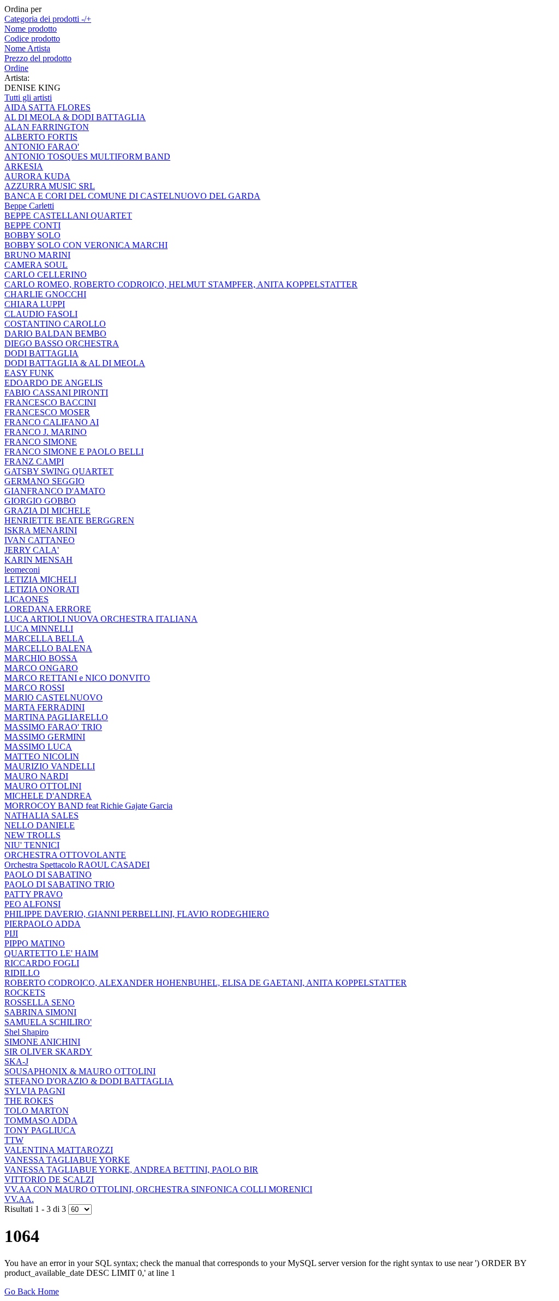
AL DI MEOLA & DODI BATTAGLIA (75, 117)
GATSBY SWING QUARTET (59, 471)
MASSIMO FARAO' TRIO (53, 727)
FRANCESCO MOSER (47, 412)
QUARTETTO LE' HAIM (51, 953)
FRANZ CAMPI (34, 461)
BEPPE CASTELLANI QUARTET (68, 215)
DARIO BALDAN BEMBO (55, 333)
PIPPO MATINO (34, 943)
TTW (13, 1140)
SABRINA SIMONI (40, 1012)
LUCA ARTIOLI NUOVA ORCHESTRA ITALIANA (101, 618)
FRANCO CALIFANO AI (51, 422)
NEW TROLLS (32, 835)
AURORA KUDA (37, 176)
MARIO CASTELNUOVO (53, 697)
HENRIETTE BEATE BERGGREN (69, 520)
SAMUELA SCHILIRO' (48, 1022)
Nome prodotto (30, 28)
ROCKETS (24, 992)
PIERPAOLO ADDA (42, 923)
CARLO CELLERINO (45, 274)
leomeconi (22, 569)
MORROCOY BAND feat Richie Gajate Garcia (88, 805)
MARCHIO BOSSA (41, 658)
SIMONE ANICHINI (42, 1041)
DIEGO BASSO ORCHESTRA (61, 343)
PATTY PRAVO (33, 894)
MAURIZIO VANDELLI (49, 766)
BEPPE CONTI (32, 225)
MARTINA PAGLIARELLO (56, 717)
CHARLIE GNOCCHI (45, 294)
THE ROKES (28, 1100)
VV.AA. (19, 1199)
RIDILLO (22, 973)
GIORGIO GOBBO (40, 500)
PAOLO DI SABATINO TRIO (59, 884)
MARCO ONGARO (41, 668)
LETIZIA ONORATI (41, 589)
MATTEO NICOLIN (41, 756)
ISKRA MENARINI (40, 530)
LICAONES (26, 599)
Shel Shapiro (26, 1032)
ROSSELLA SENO (39, 1002)
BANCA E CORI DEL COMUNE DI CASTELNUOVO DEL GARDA (132, 196)
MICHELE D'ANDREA (48, 795)
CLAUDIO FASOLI (41, 314)
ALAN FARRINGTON (46, 127)
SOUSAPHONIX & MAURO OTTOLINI (80, 1071)
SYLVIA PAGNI (34, 1091)
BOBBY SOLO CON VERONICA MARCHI (86, 245)
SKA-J (16, 1061)
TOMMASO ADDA (41, 1120)
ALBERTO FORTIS (41, 137)
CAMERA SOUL (36, 264)
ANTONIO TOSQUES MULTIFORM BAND (87, 156)
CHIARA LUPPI (34, 304)
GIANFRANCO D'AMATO (54, 491)
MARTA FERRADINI (44, 707)
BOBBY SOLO (32, 235)
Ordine (16, 68)
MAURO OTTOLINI (42, 786)
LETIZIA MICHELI (40, 579)
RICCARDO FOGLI (41, 963)
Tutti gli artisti (28, 97)
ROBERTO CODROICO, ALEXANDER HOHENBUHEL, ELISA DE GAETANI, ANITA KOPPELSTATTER (205, 982)
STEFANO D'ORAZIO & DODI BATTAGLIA (89, 1081)
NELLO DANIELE (39, 825)
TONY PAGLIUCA (40, 1130)
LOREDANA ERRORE (47, 609)
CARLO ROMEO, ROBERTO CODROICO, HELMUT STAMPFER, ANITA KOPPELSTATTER (181, 284)
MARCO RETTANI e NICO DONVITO (77, 677)
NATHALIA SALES (41, 815)
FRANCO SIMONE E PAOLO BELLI (74, 451)
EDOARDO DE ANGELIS (53, 382)
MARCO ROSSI (34, 687)
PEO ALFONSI (32, 904)
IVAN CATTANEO (39, 540)
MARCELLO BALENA (48, 648)
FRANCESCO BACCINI (50, 402)
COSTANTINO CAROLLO (55, 323)
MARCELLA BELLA (44, 638)
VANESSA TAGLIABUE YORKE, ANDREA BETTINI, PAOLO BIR (131, 1169)
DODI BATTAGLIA (41, 353)
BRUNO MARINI (37, 255)
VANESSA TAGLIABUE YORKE (67, 1159)
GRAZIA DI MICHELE (47, 510)
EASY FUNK (29, 373)
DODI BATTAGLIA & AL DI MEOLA (74, 363)
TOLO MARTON (36, 1110)
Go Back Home (31, 1291)
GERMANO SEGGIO (44, 481)
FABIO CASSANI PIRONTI (56, 392)
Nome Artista (27, 48)
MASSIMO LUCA (38, 746)
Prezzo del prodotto (38, 58)
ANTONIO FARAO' (41, 146)
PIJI (11, 933)
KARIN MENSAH (38, 559)
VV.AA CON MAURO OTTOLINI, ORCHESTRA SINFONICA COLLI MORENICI (158, 1189)
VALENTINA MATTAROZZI (58, 1150)
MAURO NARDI (36, 776)
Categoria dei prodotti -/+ (47, 18)
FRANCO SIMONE (40, 441)
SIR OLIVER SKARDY (48, 1051)
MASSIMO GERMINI (44, 736)
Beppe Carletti (29, 205)
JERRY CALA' (31, 550)
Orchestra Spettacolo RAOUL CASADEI (77, 864)
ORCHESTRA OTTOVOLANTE (65, 855)
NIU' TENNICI (32, 845)
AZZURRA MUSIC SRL (49, 186)
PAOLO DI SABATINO (48, 874)
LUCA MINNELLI (38, 628)
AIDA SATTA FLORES (47, 107)
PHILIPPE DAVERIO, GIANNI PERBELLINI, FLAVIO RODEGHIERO (136, 914)
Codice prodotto (32, 38)
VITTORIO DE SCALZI (49, 1179)
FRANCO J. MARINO (45, 432)
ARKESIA (23, 166)
